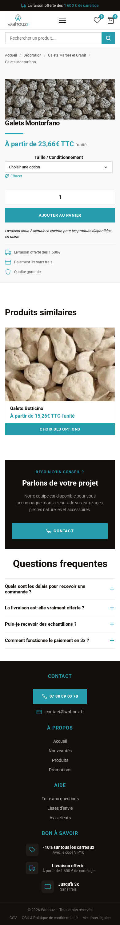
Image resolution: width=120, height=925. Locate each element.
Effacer (16, 176)
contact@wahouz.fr (65, 711)
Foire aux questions (60, 798)
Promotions (60, 769)
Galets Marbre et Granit (67, 55)
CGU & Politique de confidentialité (50, 918)
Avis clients (60, 817)
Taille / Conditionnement (58, 157)
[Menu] (62, 20)
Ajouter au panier (60, 215)
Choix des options (60, 429)
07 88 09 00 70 (64, 696)
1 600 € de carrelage (81, 5)
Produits (60, 760)
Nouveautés (60, 750)
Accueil (11, 55)
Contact (64, 531)
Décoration (32, 55)
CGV (13, 918)
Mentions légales (96, 918)
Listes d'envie (60, 808)
